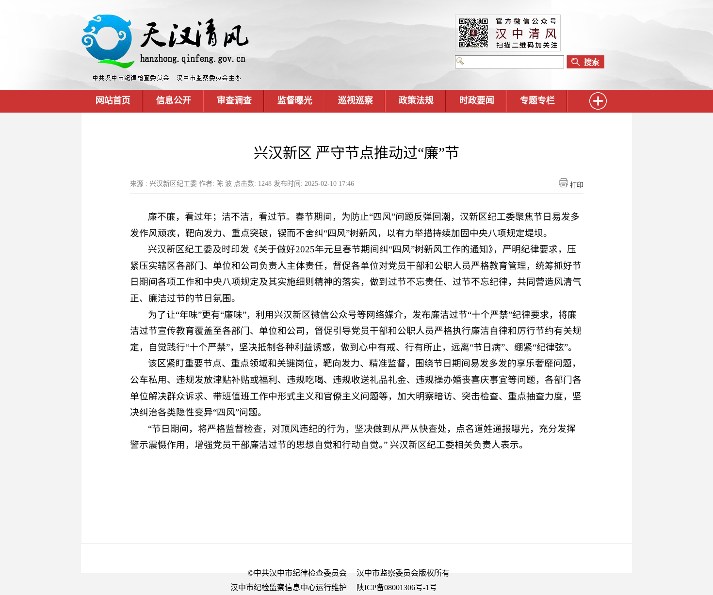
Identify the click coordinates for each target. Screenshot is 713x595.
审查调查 (234, 100)
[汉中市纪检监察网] (165, 79)
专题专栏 (537, 100)
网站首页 (113, 100)
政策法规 (416, 100)
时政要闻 (476, 100)
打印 (575, 185)
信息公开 (173, 100)
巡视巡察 (355, 100)
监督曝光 (294, 100)
